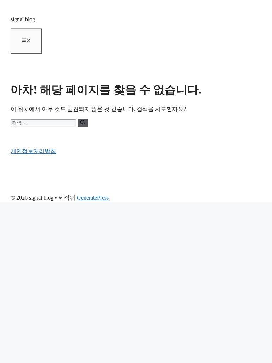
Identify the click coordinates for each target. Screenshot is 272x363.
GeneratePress (93, 198)
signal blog (23, 19)
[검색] (83, 123)
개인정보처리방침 (33, 151)
